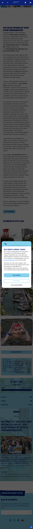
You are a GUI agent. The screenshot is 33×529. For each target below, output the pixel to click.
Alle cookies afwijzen (16, 285)
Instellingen (16, 281)
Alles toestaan (16, 275)
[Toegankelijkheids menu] (31, 527)
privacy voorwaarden (9, 260)
